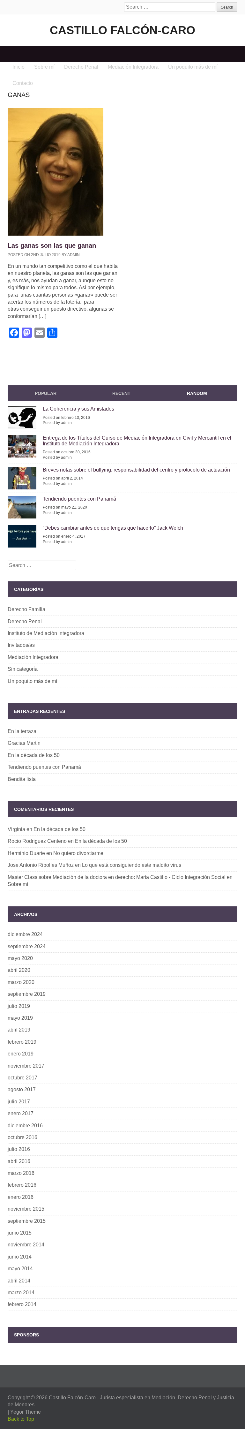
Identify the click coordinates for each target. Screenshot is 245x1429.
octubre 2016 (22, 1137)
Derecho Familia (26, 609)
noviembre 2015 (26, 1209)
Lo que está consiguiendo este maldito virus (131, 865)
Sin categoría (23, 669)
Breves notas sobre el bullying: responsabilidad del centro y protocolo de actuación (136, 470)
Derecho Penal (25, 621)
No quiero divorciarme (78, 853)
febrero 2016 (22, 1185)
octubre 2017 (22, 1077)
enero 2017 (20, 1113)
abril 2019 (19, 1029)
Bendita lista (22, 779)
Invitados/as (21, 645)
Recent (121, 393)
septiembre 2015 (27, 1221)
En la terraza (22, 731)
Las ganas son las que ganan (52, 245)
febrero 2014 (22, 1304)
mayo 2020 (20, 958)
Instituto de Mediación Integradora (46, 633)
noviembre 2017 (26, 1066)
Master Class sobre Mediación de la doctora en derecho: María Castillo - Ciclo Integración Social (117, 877)
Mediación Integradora (33, 657)
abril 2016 (19, 1161)
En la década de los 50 (34, 755)
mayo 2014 (20, 1268)
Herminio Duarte (26, 853)
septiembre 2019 (27, 994)
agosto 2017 (22, 1089)
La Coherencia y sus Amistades (78, 409)
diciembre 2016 (25, 1125)
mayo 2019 (20, 1018)
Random (197, 393)
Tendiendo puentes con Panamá (79, 499)
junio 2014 (20, 1256)
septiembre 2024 (27, 946)
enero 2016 (20, 1197)
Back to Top (21, 1419)
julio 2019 (19, 1006)
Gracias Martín (24, 743)
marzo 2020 (21, 982)
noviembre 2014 (26, 1244)
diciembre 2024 (25, 934)
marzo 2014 (21, 1292)
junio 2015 (20, 1233)
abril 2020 (19, 970)
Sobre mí (18, 884)
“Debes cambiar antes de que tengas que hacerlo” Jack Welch (113, 528)
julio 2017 (19, 1101)
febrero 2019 (22, 1042)
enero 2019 (20, 1053)
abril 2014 (19, 1280)
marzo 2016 (21, 1173)
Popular (45, 393)
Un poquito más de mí (32, 681)
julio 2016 (19, 1149)
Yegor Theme (25, 1412)
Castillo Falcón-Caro (122, 30)
